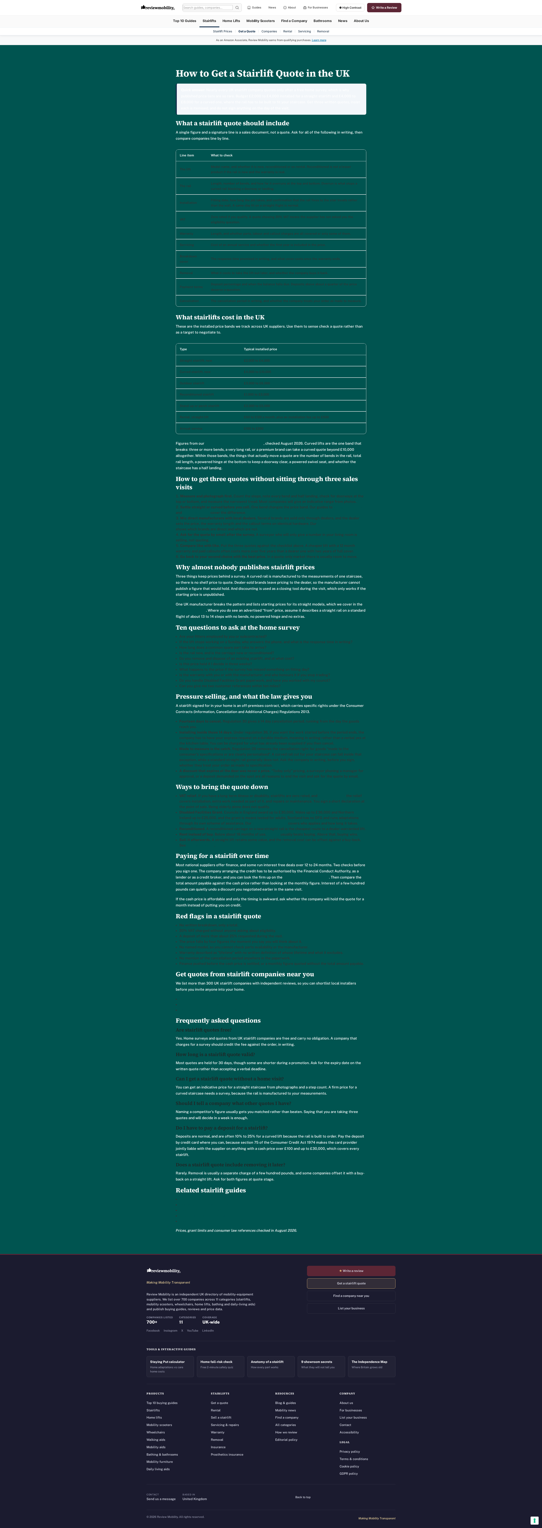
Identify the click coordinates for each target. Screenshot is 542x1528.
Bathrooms (323, 21)
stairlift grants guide (269, 823)
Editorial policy (286, 1439)
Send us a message (161, 1499)
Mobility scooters (159, 1425)
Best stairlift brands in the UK (204, 1205)
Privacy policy (350, 1451)
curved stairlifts (196, 512)
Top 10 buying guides (162, 1403)
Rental (287, 31)
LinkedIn (208, 1330)
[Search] (237, 7)
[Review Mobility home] (164, 1271)
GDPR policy (349, 1473)
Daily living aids (158, 1469)
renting (273, 834)
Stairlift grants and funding (202, 1216)
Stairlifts (209, 21)
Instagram (170, 1330)
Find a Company (294, 21)
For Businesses (318, 7)
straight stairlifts (347, 507)
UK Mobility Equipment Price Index (234, 443)
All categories (285, 1425)
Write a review (351, 1271)
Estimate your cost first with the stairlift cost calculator (226, 1010)
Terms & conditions (354, 1459)
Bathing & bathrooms (162, 1454)
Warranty (217, 1432)
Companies (269, 31)
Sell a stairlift (221, 1417)
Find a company (287, 1417)
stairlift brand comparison (339, 523)
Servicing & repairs (225, 1425)
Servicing (304, 31)
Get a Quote (246, 31)
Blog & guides (285, 1403)
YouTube (192, 1330)
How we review (286, 1432)
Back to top (303, 1497)
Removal (323, 31)
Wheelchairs (156, 1432)
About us (346, 1403)
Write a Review (386, 7)
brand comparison (191, 610)
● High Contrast (350, 7)
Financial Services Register (306, 877)
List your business (351, 1308)
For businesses (351, 1410)
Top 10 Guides (184, 21)
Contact (345, 1425)
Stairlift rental (191, 1221)
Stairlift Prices (222, 31)
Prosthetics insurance (227, 1454)
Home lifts (154, 1417)
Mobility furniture (160, 1461)
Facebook (153, 1330)
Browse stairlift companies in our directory (215, 999)
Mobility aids (156, 1447)
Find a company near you (351, 1296)
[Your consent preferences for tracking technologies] (535, 1521)
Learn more (319, 40)
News (272, 7)
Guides (256, 7)
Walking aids (156, 1439)
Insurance (218, 1447)
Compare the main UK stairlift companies (214, 1004)
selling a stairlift (200, 845)
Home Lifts (231, 21)
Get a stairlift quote (351, 1283)
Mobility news (285, 1410)
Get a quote (219, 1403)
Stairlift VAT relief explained (203, 1210)
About (292, 7)
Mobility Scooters (260, 21)
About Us (361, 21)
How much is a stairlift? (199, 1199)
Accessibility (349, 1432)
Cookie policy (349, 1466)
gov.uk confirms (331, 796)
